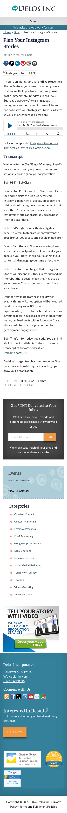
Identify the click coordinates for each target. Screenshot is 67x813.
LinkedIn (24, 696)
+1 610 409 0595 (14, 681)
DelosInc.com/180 (15, 352)
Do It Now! (15, 732)
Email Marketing (23, 536)
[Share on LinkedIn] (17, 63)
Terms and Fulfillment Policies (38, 806)
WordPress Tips (23, 594)
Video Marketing (24, 587)
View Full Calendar (18, 490)
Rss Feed (6, 696)
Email (37, 696)
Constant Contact (24, 514)
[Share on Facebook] (6, 63)
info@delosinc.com (15, 676)
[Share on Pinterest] (23, 63)
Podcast (28, 384)
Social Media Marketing (27, 565)
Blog (17, 32)
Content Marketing (25, 521)
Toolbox (19, 579)
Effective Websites (25, 528)
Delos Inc (33, 12)
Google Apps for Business (28, 543)
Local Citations (22, 550)
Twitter (18, 696)
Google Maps (43, 696)
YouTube (31, 696)
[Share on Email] (34, 63)
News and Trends (24, 557)
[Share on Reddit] (28, 63)
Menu (33, 21)
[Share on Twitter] (11, 63)
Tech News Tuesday (33, 381)
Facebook (12, 696)
